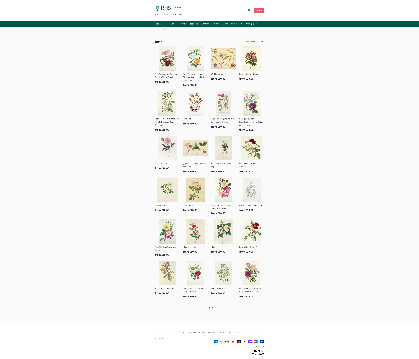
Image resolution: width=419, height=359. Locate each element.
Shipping (236, 332)
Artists (215, 23)
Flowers (171, 23)
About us (181, 332)
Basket (259, 10)
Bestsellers (159, 23)
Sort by (240, 42)
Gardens (205, 23)
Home (156, 30)
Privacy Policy (227, 332)
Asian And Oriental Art (232, 23)
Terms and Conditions (204, 332)
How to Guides (217, 332)
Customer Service (191, 332)
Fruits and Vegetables (189, 23)
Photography (251, 23)
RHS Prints (162, 339)
